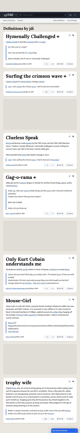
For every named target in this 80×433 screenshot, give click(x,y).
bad (30, 53)
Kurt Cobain (41, 283)
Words (8, 143)
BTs (17, 400)
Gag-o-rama (9, 213)
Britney (67, 410)
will (26, 402)
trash (58, 274)
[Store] (70, 15)
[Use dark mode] (75, 15)
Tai (9, 47)
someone (30, 42)
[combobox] (42, 15)
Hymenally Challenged (12, 64)
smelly (25, 269)
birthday (28, 283)
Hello (70, 388)
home (20, 315)
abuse (67, 269)
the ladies (55, 160)
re (19, 47)
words (24, 155)
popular (29, 143)
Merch (71, 64)
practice (14, 185)
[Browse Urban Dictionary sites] (10, 15)
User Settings (72, 20)
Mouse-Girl (9, 337)
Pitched (15, 331)
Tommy (26, 190)
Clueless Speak (11, 42)
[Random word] (65, 15)
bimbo (13, 388)
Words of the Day (9, 20)
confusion (53, 269)
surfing (19, 86)
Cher (9, 86)
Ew (14, 190)
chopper (51, 413)
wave (34, 86)
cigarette (32, 315)
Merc (42, 410)
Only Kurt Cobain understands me (16, 288)
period (41, 81)
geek (49, 190)
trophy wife (9, 419)
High (10, 331)
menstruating (25, 81)
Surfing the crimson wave (14, 92)
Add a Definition (58, 20)
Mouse (10, 323)
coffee (55, 312)
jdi (22, 64)
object (63, 183)
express (23, 183)
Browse (20, 20)
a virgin (43, 42)
